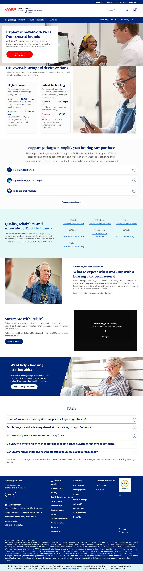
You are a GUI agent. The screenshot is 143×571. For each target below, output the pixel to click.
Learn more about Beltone (100, 223)
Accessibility (56, 505)
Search (11, 494)
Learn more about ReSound (99, 235)
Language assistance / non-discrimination (23, 512)
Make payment (79, 489)
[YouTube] (127, 532)
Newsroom (55, 531)
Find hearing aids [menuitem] (36, 20)
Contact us (101, 485)
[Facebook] (119, 532)
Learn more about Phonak (73, 236)
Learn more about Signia (126, 236)
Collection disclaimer (59, 518)
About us (54, 484)
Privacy (53, 492)
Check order (78, 485)
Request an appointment (19, 54)
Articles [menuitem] (53, 20)
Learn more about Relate (73, 223)
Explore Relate (14, 341)
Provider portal (57, 523)
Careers (54, 527)
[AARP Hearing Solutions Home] (23, 10)
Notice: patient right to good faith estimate (24, 508)
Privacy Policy (71, 568)
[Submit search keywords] (127, 10)
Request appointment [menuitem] (15, 20)
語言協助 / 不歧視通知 (14, 525)
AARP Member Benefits (126, 2)
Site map (100, 489)
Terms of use (56, 501)
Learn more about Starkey (73, 246)
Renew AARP (100, 2)
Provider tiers (56, 488)
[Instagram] (123, 532)
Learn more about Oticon (126, 223)
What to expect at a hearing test (98, 293)
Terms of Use (85, 568)
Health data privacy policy (61, 497)
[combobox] (118, 10)
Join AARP (111, 2)
